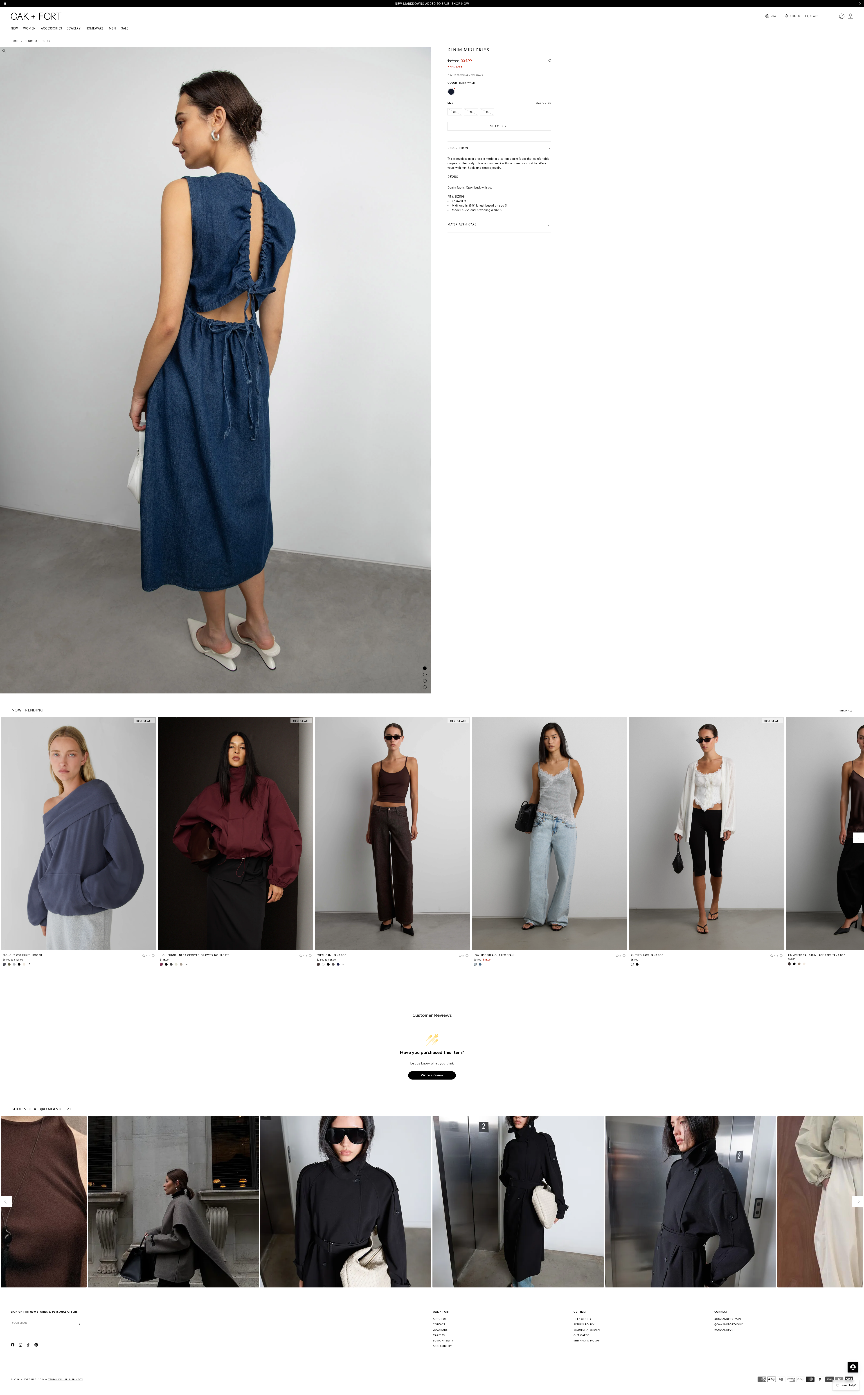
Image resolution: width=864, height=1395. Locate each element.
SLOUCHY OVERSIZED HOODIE (23, 955)
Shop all (845, 710)
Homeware (95, 28)
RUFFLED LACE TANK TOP (647, 955)
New (14, 28)
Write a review (432, 1075)
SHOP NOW (460, 4)
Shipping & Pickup (586, 1340)
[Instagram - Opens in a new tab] (20, 1345)
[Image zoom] (4, 51)
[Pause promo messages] (5, 3)
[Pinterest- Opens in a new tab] (36, 1345)
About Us (440, 1319)
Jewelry (74, 28)
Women (29, 28)
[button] (860, 3)
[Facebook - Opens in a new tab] (12, 1345)
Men (112, 28)
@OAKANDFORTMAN (727, 1319)
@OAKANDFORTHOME (728, 1324)
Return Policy (584, 1324)
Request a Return (587, 1329)
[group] (78, 843)
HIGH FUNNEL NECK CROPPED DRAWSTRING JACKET (194, 955)
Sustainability (443, 1340)
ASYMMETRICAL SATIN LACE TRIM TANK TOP (816, 955)
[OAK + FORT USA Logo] (36, 16)
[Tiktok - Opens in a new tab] (28, 1345)
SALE (124, 28)
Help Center (582, 1319)
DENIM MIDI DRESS (37, 41)
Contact (439, 1324)
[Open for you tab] (853, 1367)
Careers (439, 1335)
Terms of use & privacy (65, 1379)
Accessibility (442, 1346)
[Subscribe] (79, 1324)
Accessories (51, 28)
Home (15, 41)
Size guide (543, 102)
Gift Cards (581, 1335)
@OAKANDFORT (724, 1329)
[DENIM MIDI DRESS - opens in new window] (215, 370)
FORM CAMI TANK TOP (331, 955)
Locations (440, 1329)
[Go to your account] (841, 16)
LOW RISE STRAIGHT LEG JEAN (494, 955)
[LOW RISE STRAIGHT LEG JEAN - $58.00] (549, 833)
